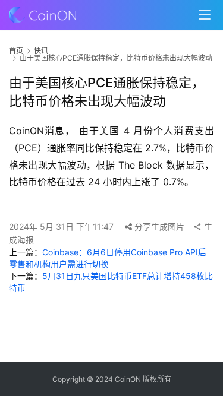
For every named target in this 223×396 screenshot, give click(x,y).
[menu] (204, 15)
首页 (16, 50)
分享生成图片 (158, 226)
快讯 (41, 50)
